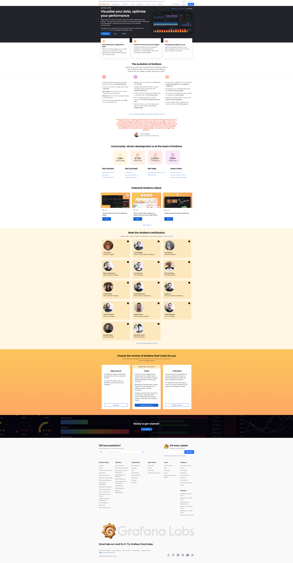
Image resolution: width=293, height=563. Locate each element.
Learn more (161, 1)
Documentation (168, 465)
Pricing (132, 4)
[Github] (183, 555)
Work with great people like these (146, 343)
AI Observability (119, 465)
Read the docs (152, 175)
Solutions (125, 4)
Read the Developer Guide (178, 177)
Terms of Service (114, 1)
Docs (154, 4)
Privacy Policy (123, 1)
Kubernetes (134, 477)
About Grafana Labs (185, 465)
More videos (146, 225)
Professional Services (186, 482)
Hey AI (182, 485)
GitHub (124, 33)
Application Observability (106, 477)
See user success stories (177, 175)
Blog (165, 468)
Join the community (131, 175)
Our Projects (151, 465)
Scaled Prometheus (120, 479)
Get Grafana (146, 429)
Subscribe (189, 452)
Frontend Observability (105, 489)
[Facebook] (168, 555)
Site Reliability (119, 485)
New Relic (134, 482)
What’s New (102, 505)
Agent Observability (104, 475)
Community (167, 470)
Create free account (146, 405)
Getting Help (183, 480)
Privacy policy (182, 455)
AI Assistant (102, 473)
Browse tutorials (175, 172)
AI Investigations (103, 502)
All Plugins (134, 468)
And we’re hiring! (168, 236)
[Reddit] (192, 555)
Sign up (191, 4)
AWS (132, 470)
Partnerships (183, 470)
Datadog (133, 480)
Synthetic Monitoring (104, 491)
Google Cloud (135, 473)
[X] (173, 555)
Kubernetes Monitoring (105, 480)
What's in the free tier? (105, 470)
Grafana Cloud (115, 4)
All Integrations (135, 465)
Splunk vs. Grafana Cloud (187, 515)
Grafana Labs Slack (131, 177)
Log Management (120, 488)
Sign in (184, 4)
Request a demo (177, 405)
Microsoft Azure (135, 475)
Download (106, 33)
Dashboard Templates (154, 473)
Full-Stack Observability (121, 468)
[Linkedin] (178, 555)
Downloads (151, 470)
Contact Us (183, 477)
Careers (182, 468)
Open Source (140, 4)
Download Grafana (107, 172)
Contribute (128, 172)
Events (166, 473)
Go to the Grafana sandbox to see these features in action (146, 114)
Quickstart (105, 175)
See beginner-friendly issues (156, 172)
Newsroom (183, 473)
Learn (148, 4)
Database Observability (105, 487)
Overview (101, 465)
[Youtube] (187, 555)
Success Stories (184, 475)
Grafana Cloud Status (105, 507)
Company (160, 4)
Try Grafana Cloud (107, 177)
